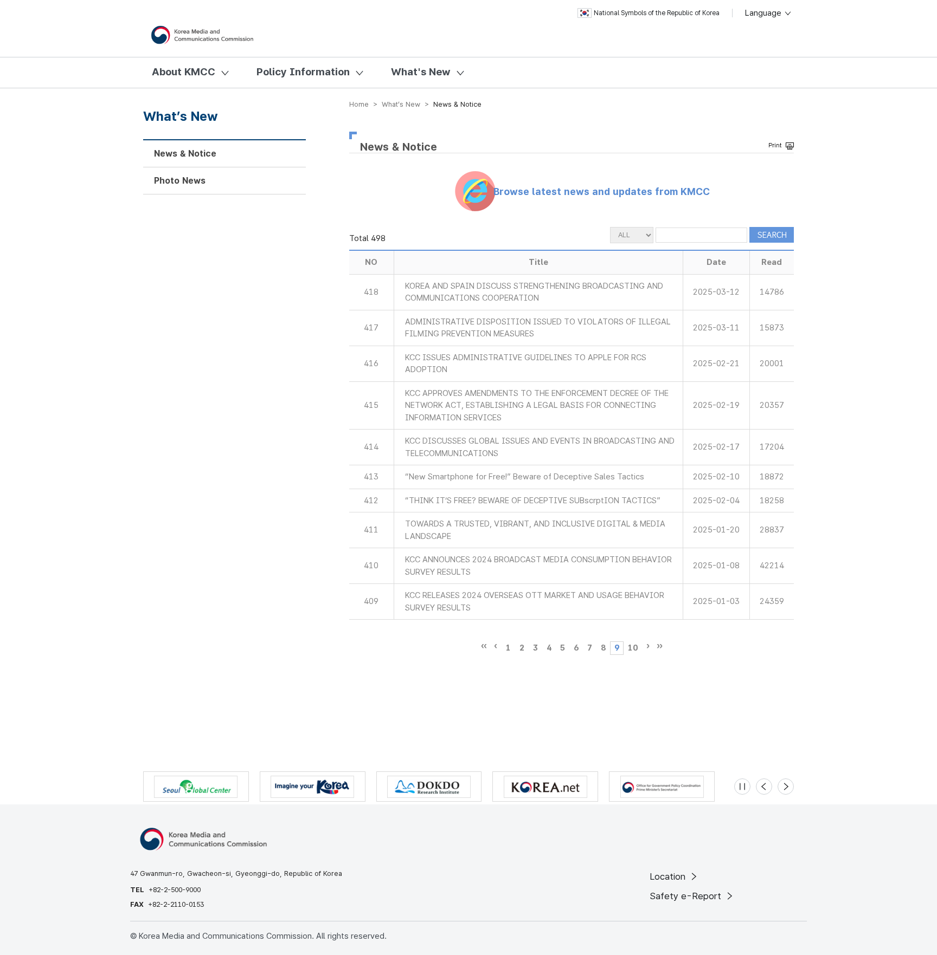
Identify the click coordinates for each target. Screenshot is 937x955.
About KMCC (183, 72)
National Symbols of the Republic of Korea (657, 13)
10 (633, 648)
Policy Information (303, 72)
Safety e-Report (687, 896)
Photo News (180, 181)
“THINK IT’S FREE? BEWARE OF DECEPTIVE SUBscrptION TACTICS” (532, 500)
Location (669, 876)
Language (764, 13)
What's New (421, 72)
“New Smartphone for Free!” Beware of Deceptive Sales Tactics (524, 477)
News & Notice (185, 153)
